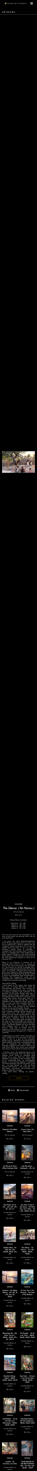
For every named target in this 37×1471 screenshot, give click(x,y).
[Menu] (31, 3)
